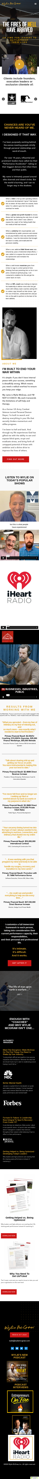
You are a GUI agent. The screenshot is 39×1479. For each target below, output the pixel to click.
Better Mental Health (12, 1083)
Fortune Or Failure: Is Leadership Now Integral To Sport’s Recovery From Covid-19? (17, 1120)
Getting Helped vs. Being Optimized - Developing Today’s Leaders (19, 1152)
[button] (35, 3)
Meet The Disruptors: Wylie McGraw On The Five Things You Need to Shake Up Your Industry (19, 1052)
